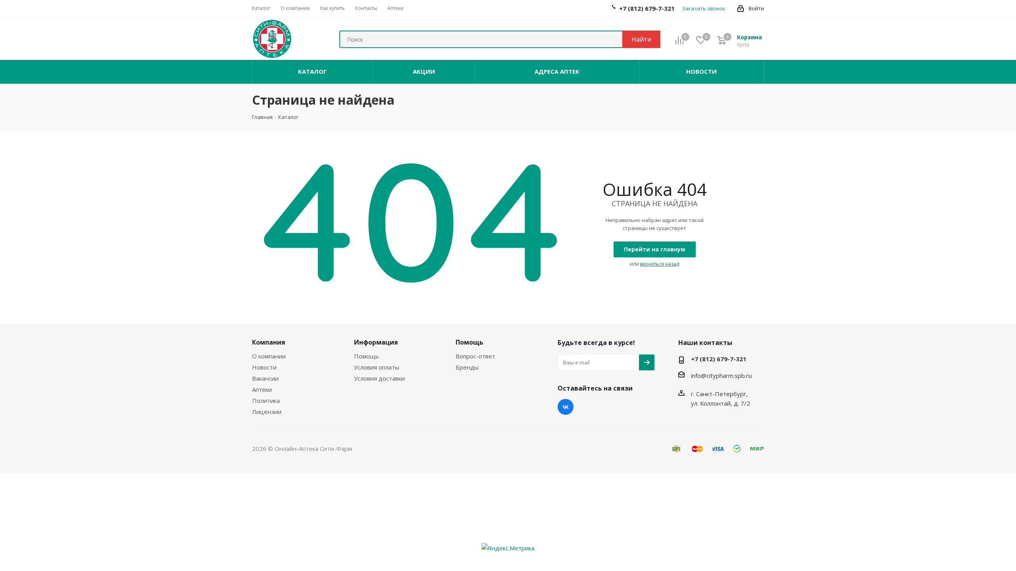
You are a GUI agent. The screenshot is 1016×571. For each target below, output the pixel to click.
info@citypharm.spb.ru (721, 375)
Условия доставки (379, 378)
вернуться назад (659, 264)
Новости (264, 367)
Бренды (467, 367)
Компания (268, 342)
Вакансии (265, 378)
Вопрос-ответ (475, 356)
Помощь (366, 356)
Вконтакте (565, 407)
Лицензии (266, 412)
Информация (376, 342)
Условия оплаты (376, 367)
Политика (266, 400)
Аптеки (262, 389)
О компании (269, 356)
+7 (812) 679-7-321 (719, 359)
